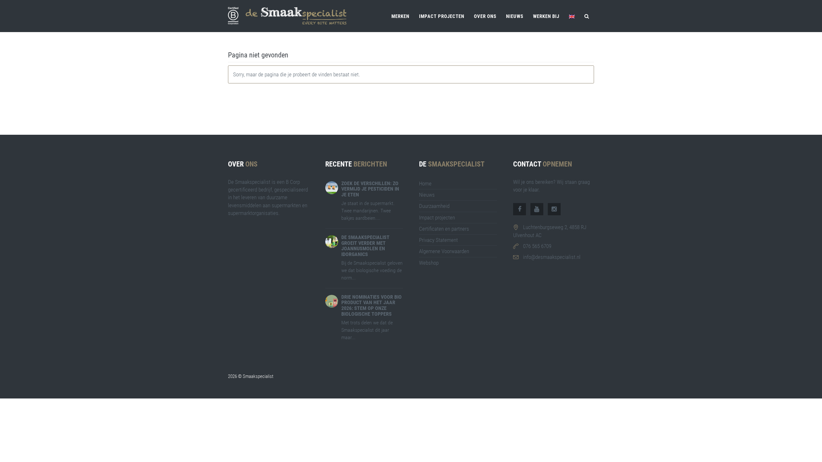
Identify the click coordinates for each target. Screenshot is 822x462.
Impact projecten (441, 16)
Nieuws (514, 16)
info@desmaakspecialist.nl (552, 257)
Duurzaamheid (434, 206)
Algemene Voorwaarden (444, 251)
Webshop (429, 263)
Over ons (485, 16)
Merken (400, 16)
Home (425, 183)
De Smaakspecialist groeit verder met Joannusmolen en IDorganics (365, 245)
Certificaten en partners (444, 229)
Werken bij (546, 16)
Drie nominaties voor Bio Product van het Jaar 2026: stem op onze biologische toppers (371, 305)
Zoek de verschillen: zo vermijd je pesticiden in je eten (370, 189)
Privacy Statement (438, 240)
